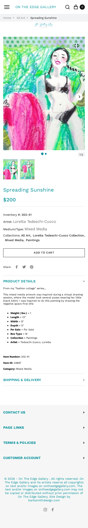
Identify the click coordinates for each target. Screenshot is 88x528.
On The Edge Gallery (33, 478)
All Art (21, 17)
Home (7, 17)
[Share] (17, 267)
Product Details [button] (19, 281)
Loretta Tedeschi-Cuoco (34, 221)
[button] (46, 154)
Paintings (33, 240)
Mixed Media (36, 229)
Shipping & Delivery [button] (22, 380)
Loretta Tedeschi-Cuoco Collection (58, 235)
